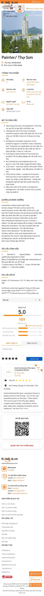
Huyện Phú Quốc (33, 82)
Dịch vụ (6, 13)
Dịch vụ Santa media (9, 507)
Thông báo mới (7, 527)
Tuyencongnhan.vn (8, 554)
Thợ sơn (16, 104)
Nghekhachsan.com (9, 565)
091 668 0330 (19, 491)
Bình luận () (11, 343)
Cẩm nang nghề (8, 11)
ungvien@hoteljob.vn (19, 493)
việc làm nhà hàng (8, 590)
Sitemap (5, 541)
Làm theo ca (11, 92)
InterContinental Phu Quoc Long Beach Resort (25, 369)
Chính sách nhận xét (34, 325)
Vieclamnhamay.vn (8, 557)
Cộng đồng (7, 6)
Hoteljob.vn (6, 550)
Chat (18, 375)
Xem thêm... (24, 408)
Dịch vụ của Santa (8, 504)
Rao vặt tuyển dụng (9, 538)
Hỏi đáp (6, 8)
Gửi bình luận (34, 359)
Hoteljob (11, 470)
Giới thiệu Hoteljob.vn (10, 523)
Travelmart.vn (7, 568)
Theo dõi (20, 373)
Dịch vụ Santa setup (9, 511)
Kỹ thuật (9, 104)
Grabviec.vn (6, 572)
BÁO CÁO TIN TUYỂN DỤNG (22, 445)
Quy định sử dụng (8, 530)
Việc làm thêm (11, 16)
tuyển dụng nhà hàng (22, 590)
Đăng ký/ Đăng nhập (35, 8)
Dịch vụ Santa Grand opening (12, 514)
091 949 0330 (19, 478)
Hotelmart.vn (6, 561)
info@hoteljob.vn (18, 480)
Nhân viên (30, 104)
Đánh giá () (32, 343)
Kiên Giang (30, 84)
